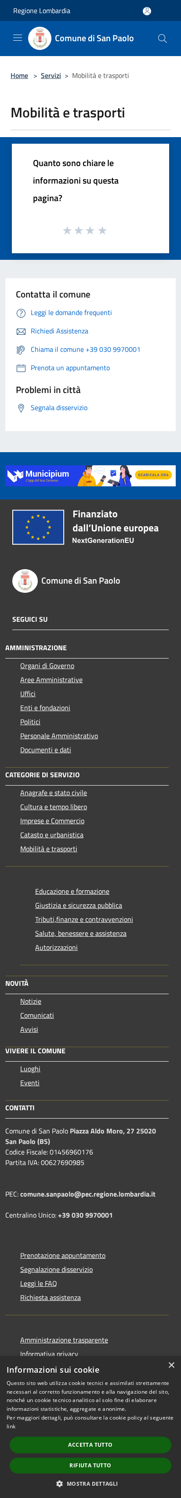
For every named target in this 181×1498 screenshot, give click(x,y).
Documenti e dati (45, 749)
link (11, 1426)
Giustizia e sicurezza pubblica (78, 905)
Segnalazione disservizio (56, 1269)
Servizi (51, 75)
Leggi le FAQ (38, 1283)
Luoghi (30, 1068)
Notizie (30, 1001)
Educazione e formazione (72, 891)
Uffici (28, 693)
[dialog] (90, 1427)
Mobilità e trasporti (48, 848)
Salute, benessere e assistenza (81, 933)
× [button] (171, 1365)
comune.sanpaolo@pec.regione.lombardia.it (88, 1194)
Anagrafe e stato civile (53, 792)
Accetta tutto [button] (90, 1444)
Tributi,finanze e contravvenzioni (84, 919)
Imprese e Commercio (52, 820)
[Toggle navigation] (17, 37)
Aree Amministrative (51, 679)
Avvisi (29, 1029)
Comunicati (37, 1015)
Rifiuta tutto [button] (90, 1465)
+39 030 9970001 (85, 1215)
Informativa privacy (49, 1354)
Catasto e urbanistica (51, 834)
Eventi (30, 1082)
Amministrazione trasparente (64, 1340)
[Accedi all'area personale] (147, 11)
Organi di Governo (47, 665)
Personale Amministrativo (59, 735)
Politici (30, 721)
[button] (90, 1483)
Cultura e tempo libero (53, 806)
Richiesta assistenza (50, 1297)
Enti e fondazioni (45, 707)
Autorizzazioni (56, 947)
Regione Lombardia (41, 10)
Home (19, 75)
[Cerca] (162, 38)
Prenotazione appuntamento (62, 1255)
